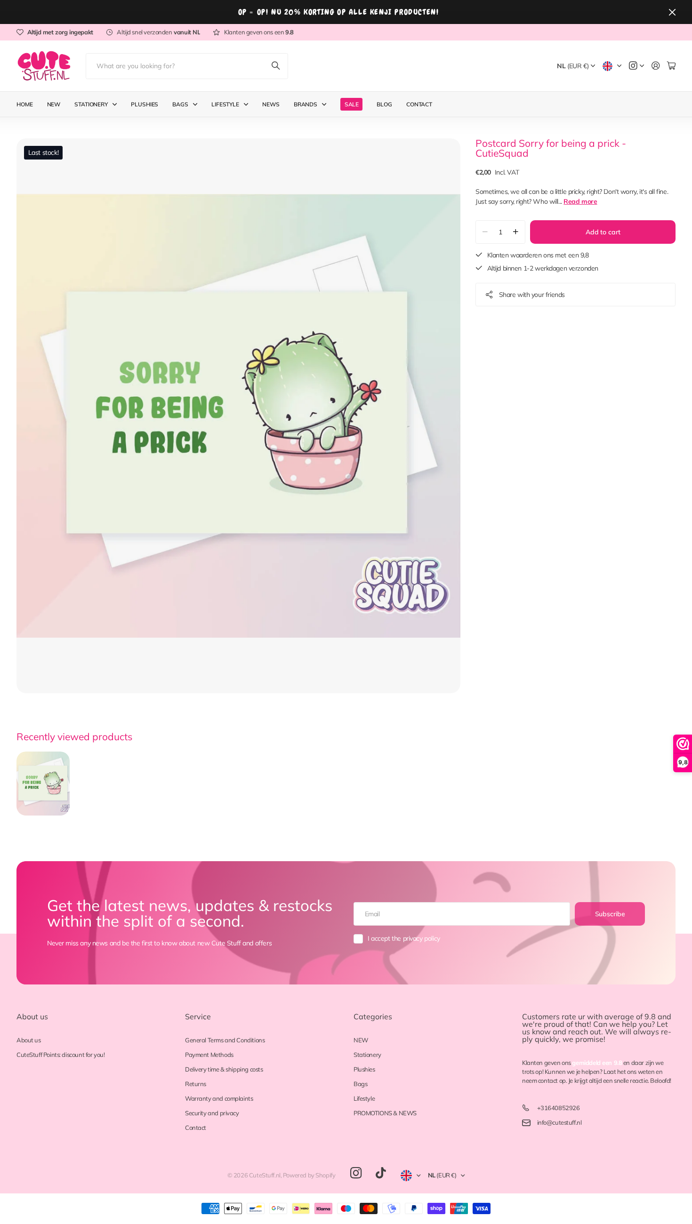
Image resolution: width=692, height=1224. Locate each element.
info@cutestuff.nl (559, 1122)
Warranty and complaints (219, 1098)
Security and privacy (212, 1113)
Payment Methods (209, 1054)
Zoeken (276, 66)
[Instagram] (356, 1173)
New (54, 104)
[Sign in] (656, 66)
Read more (580, 201)
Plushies (144, 104)
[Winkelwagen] (671, 66)
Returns (195, 1084)
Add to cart (603, 232)
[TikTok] (381, 1173)
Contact (419, 104)
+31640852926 (558, 1108)
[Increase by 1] (515, 232)
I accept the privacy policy (404, 938)
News (271, 104)
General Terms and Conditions (225, 1040)
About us (32, 1016)
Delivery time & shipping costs (224, 1069)
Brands (305, 104)
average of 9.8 (630, 1016)
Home (24, 104)
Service (198, 1016)
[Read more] (636, 66)
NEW (361, 1040)
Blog (384, 104)
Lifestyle (364, 1098)
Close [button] (672, 12)
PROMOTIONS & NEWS (385, 1113)
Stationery (91, 104)
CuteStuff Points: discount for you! (60, 1054)
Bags (180, 104)
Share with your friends (532, 294)
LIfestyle (225, 104)
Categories (373, 1016)
